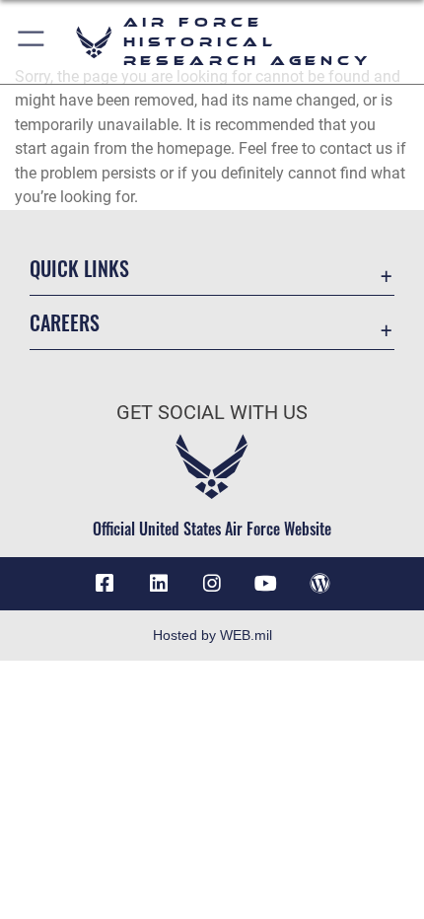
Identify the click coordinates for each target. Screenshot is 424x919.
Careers (65, 323)
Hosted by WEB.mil (212, 635)
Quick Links (79, 268)
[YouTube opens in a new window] (265, 584)
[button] (32, 42)
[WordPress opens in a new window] (319, 584)
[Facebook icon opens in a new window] (104, 584)
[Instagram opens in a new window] (212, 584)
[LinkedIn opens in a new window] (159, 584)
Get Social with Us (212, 412)
